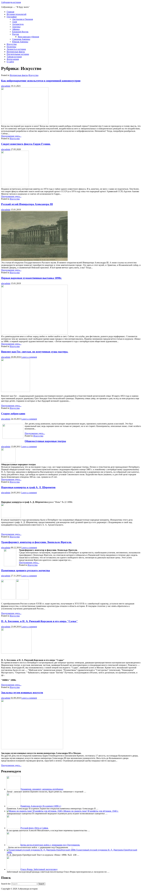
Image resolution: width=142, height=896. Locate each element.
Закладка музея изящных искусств (22, 692)
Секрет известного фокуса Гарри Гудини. (26, 143)
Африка (16, 29)
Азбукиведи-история (11, 2)
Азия (14, 22)
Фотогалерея (13, 59)
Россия (15, 34)
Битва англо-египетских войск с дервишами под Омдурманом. (50, 845)
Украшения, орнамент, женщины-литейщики (42, 789)
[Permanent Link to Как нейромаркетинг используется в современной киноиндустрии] (24, 123)
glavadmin (5, 86)
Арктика (16, 27)
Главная (10, 12)
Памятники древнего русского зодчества (25, 570)
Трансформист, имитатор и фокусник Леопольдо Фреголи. (36, 542)
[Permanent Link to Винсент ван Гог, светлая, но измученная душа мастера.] (15, 391)
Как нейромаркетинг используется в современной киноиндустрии (40, 80)
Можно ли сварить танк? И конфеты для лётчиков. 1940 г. (91, 811)
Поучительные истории (18, 54)
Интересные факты (16, 52)
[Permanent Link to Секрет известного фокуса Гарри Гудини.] (15, 186)
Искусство (12, 44)
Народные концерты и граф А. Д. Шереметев (28, 487)
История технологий (16, 14)
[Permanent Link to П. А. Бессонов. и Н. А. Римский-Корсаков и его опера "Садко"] (16, 653)
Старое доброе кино (13, 413)
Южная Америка (20, 42)
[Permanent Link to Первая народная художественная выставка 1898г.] (34, 334)
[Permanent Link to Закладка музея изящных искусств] (32, 748)
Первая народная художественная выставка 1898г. (31, 278)
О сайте (10, 61)
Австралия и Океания (22, 19)
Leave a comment (29, 357)
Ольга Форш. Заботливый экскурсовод (39, 869)
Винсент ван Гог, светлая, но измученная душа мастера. (34, 351)
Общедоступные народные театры (45, 441)
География (12, 17)
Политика (11, 47)
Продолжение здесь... (11, 136)
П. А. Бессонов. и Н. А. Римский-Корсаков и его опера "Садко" (39, 621)
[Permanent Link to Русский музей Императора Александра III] (34, 260)
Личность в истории (16, 49)
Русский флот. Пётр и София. (34, 828)
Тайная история (14, 56)
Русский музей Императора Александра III (27, 204)
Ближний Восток (20, 32)
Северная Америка (21, 39)
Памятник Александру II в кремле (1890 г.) (41, 806)
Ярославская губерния (28, 37)
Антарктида (18, 24)
